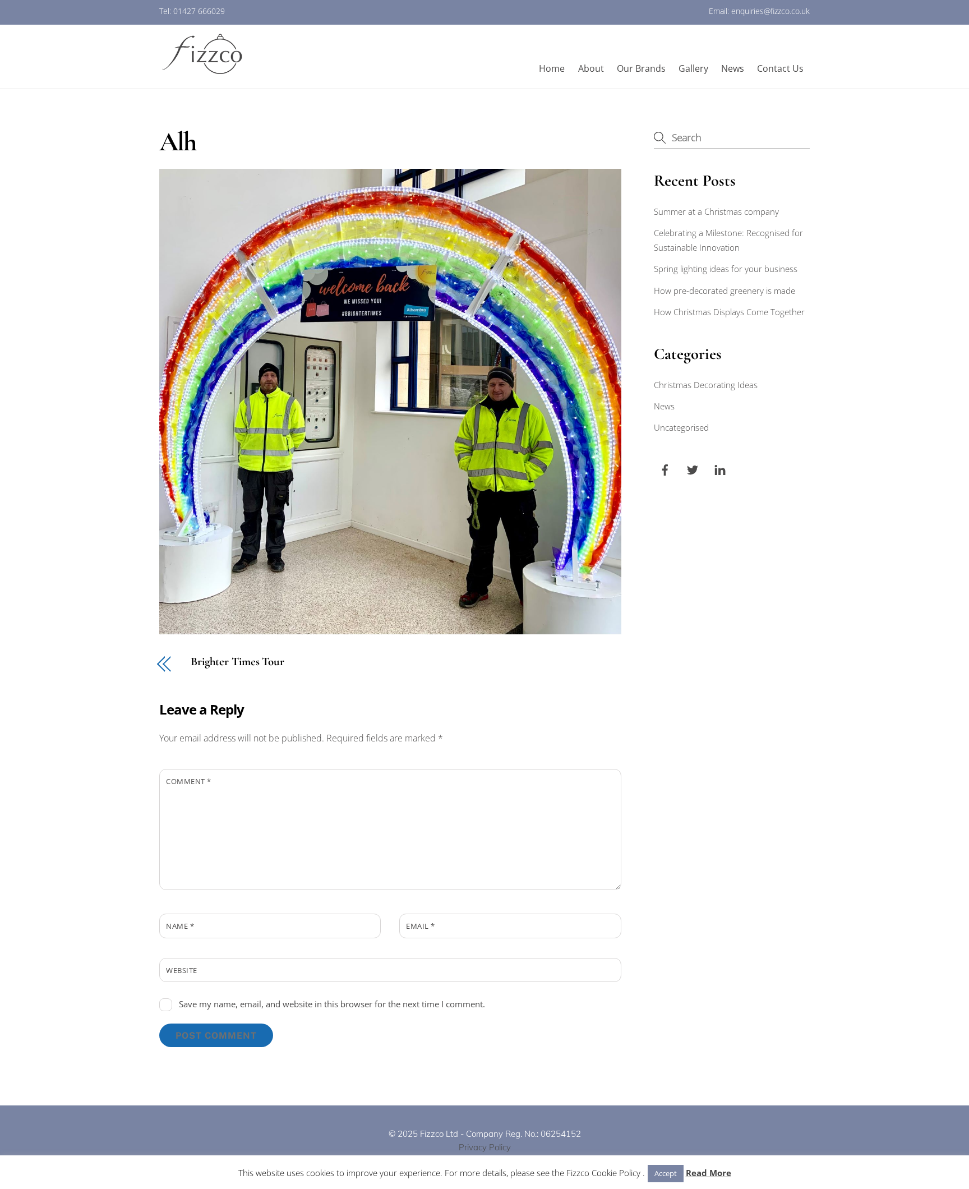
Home (552, 68)
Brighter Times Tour (237, 662)
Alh (177, 142)
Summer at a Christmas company (716, 211)
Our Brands (641, 68)
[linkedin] (720, 468)
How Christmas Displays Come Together (729, 311)
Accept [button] (665, 1173)
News (732, 68)
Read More (708, 1172)
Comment (188, 781)
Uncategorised (681, 427)
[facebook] (665, 468)
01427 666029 (199, 11)
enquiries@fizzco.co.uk (770, 11)
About (591, 68)
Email (420, 926)
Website (181, 970)
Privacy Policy (485, 1147)
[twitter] (692, 468)
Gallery (693, 68)
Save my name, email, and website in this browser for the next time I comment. (332, 1004)
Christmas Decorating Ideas (706, 384)
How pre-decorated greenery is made (724, 290)
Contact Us (780, 68)
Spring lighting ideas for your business (725, 268)
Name (180, 926)
